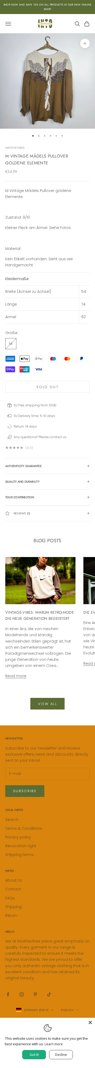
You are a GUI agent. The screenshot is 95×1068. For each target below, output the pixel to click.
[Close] (90, 1022)
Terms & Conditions (23, 828)
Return (11, 915)
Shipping (13, 906)
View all (47, 703)
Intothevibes (15, 148)
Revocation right (20, 846)
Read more (15, 676)
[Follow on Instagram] (21, 994)
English (67, 1010)
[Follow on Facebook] (8, 994)
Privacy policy (18, 837)
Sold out (47, 386)
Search (11, 819)
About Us (13, 880)
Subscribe (25, 790)
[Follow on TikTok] (49, 994)
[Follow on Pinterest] (35, 994)
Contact (13, 889)
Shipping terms (19, 854)
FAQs (10, 898)
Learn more (54, 1044)
